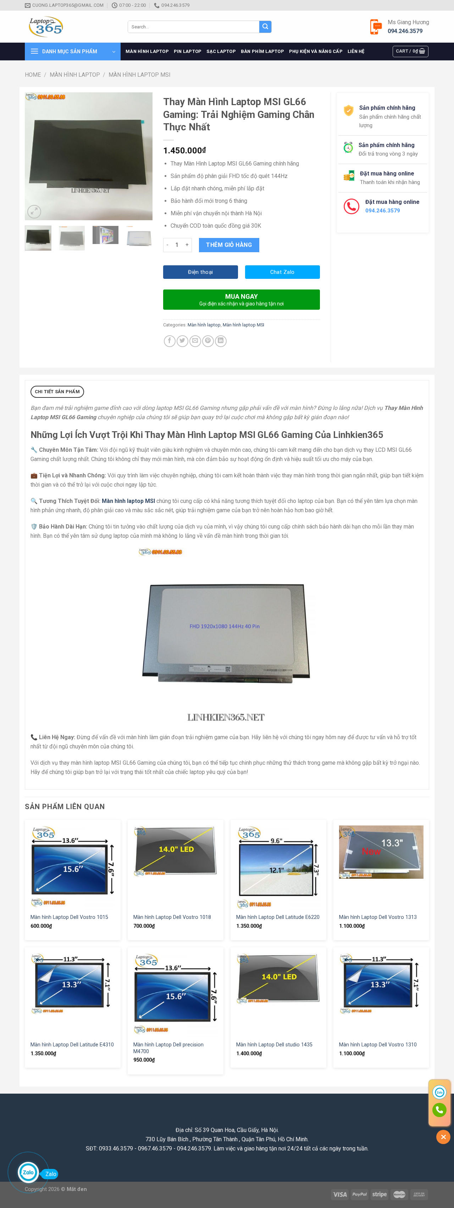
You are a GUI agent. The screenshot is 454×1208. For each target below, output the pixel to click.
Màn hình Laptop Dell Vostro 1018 (172, 917)
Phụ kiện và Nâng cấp (316, 51)
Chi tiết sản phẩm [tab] (57, 391)
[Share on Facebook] (170, 341)
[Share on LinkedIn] (221, 341)
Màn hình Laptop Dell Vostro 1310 (378, 1045)
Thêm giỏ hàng (229, 245)
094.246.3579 (405, 31)
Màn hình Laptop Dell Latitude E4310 (72, 1045)
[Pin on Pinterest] (208, 341)
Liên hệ (356, 51)
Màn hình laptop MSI (140, 74)
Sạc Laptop (221, 51)
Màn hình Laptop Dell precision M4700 (168, 1048)
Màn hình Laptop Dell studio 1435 (274, 1045)
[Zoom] (34, 212)
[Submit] (265, 27)
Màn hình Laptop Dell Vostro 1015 (69, 917)
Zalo (50, 1174)
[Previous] (36, 156)
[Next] (141, 156)
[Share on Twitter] (182, 341)
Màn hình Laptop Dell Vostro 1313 (378, 917)
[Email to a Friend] (195, 341)
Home (33, 74)
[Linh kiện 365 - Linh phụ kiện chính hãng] (71, 26)
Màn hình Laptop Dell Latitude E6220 (278, 917)
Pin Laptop (188, 51)
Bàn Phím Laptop (262, 51)
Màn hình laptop (147, 51)
